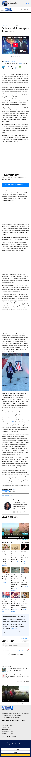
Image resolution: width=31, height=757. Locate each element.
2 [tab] (13, 56)
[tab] (6, 650)
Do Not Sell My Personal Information (11, 717)
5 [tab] (19, 56)
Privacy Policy (13, 713)
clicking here (14, 628)
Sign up (26, 638)
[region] (15, 660)
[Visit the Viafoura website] (26, 681)
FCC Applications (6, 715)
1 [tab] (11, 56)
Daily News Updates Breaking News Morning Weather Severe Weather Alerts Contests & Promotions (7, 729)
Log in (22, 638)
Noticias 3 (14, 489)
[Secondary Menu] (4, 9)
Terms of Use (5, 713)
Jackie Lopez (6, 61)
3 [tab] (15, 56)
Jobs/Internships (16, 715)
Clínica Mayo (14, 93)
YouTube (12, 422)
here (9, 633)
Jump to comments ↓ (7, 495)
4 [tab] (17, 56)
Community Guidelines (23, 713)
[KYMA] (10, 9)
